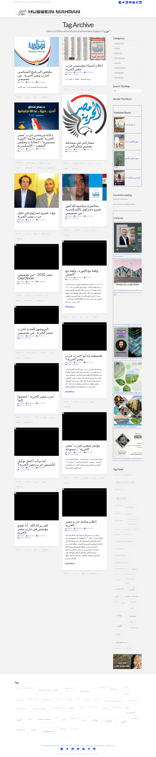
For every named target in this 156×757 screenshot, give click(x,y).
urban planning (128, 574)
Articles (88, 277)
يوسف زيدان (128, 648)
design (66, 163)
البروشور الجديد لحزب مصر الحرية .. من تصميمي (35, 330)
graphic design (78, 163)
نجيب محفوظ (118, 648)
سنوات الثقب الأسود (132, 158)
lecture (127, 529)
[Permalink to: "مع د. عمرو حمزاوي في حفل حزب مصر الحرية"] (36, 190)
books (122, 498)
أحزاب (66, 317)
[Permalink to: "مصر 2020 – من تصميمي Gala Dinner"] (36, 257)
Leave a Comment (73, 74)
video (37, 417)
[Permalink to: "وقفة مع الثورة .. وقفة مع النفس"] (84, 253)
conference (118, 505)
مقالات (118, 634)
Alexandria (127, 475)
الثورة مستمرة (30, 163)
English (119, 520)
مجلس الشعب (28, 168)
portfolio (120, 555)
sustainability (120, 569)
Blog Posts (41, 82)
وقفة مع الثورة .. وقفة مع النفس (81, 272)
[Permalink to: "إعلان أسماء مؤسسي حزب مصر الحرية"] (84, 48)
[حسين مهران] (61, 11)
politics (19, 233)
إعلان (44, 417)
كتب (119, 625)
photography (124, 541)
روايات (119, 615)
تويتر (115, 601)
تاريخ (117, 596)
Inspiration (133, 524)
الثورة (73, 317)
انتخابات (41, 163)
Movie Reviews (120, 68)
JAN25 (117, 529)
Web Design (119, 77)
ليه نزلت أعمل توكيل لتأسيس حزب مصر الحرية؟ (36, 462)
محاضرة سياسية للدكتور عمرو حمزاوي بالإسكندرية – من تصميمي (83, 209)
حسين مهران (133, 601)
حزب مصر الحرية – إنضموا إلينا (36, 398)
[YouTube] (130, 2)
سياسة (35, 97)
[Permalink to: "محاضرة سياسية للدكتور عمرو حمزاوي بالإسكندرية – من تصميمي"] (84, 187)
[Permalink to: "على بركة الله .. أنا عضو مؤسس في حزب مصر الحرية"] (36, 506)
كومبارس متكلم (134, 178)
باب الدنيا (132, 125)
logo (91, 163)
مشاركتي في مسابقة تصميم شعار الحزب (79, 144)
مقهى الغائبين (133, 141)
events (28, 295)
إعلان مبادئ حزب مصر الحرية (80, 523)
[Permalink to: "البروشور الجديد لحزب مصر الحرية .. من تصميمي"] (36, 315)
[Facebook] (120, 2)
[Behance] (140, 2)
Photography (119, 72)
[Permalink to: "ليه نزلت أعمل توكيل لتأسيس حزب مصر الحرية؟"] (36, 442)
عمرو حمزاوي (45, 233)
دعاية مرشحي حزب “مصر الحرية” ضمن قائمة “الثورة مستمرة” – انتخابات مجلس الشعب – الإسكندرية (36, 140)
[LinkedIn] (127, 2)
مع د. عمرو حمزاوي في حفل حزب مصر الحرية (37, 214)
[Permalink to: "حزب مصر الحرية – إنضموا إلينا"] (36, 377)
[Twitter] (123, 2)
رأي (88, 317)
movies (117, 535)
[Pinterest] (137, 2)
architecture (125, 482)
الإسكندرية (77, 230)
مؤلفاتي (131, 622)
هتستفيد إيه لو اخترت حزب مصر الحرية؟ (83, 357)
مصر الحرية (44, 97)
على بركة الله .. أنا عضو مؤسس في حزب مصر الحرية (33, 528)
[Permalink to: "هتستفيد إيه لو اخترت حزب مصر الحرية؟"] (84, 336)
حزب (27, 97)
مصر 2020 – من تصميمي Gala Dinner (35, 276)
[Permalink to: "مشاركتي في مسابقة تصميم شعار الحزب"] (84, 116)
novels (126, 534)
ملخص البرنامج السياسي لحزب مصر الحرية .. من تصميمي (35, 75)
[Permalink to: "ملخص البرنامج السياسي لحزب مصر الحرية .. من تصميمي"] (36, 52)
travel (134, 569)
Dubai (128, 514)
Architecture (119, 43)
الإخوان (127, 583)
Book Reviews (120, 58)
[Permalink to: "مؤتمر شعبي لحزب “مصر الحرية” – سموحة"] (84, 426)
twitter (116, 574)
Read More (70, 307)
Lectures (118, 63)
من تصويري (51, 168)
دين (132, 607)
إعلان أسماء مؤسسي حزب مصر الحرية (84, 67)
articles (119, 489)
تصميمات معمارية (131, 596)
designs (19, 97)
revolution (122, 562)
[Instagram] (133, 2)
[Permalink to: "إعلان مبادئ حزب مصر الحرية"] (84, 502)
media (66, 89)
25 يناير (116, 474)
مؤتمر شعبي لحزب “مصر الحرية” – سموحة (82, 447)
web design (130, 579)
